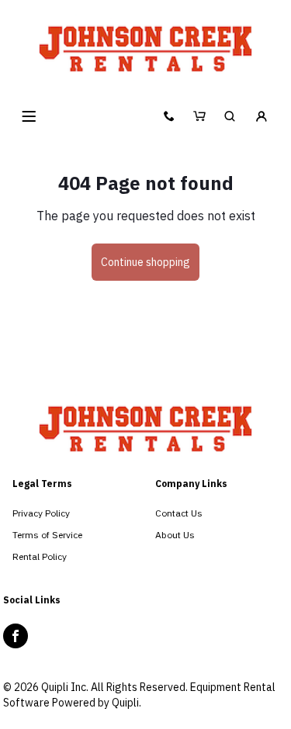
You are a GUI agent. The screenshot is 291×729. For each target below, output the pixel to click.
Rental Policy (39, 556)
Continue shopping (145, 262)
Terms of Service (47, 535)
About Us (175, 535)
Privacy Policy (41, 513)
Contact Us (179, 513)
